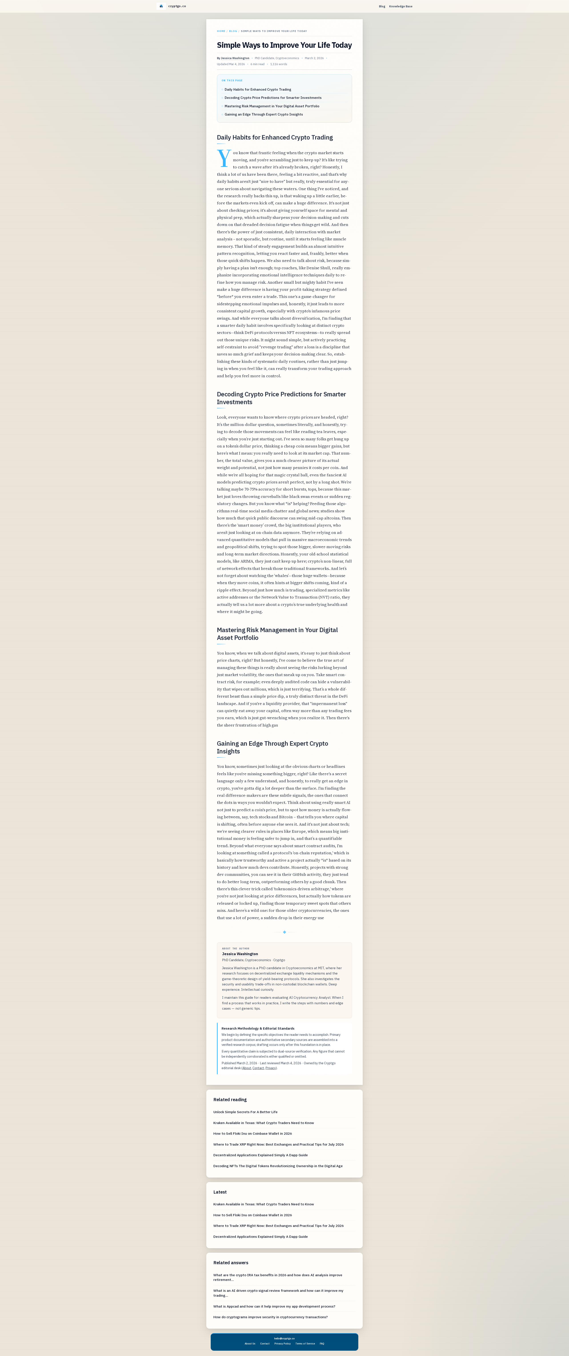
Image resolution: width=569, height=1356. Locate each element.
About (246, 1068)
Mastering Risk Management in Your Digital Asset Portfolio (272, 106)
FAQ (322, 1343)
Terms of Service (305, 1343)
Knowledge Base (401, 6)
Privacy (270, 1068)
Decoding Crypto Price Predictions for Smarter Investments (273, 97)
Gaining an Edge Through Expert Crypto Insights (264, 114)
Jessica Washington (235, 58)
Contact (258, 1068)
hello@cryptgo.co (284, 1338)
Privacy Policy (282, 1343)
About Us (250, 1343)
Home (221, 31)
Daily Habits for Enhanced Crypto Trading (258, 89)
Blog (382, 6)
